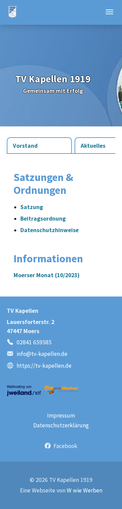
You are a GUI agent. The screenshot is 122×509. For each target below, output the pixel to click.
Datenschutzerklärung (61, 425)
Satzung (31, 207)
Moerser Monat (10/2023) (47, 275)
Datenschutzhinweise (49, 230)
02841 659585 (34, 342)
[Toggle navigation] (109, 12)
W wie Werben (84, 490)
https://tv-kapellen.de (44, 365)
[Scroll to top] (106, 493)
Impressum (61, 415)
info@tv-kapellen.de (42, 354)
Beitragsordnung (43, 218)
